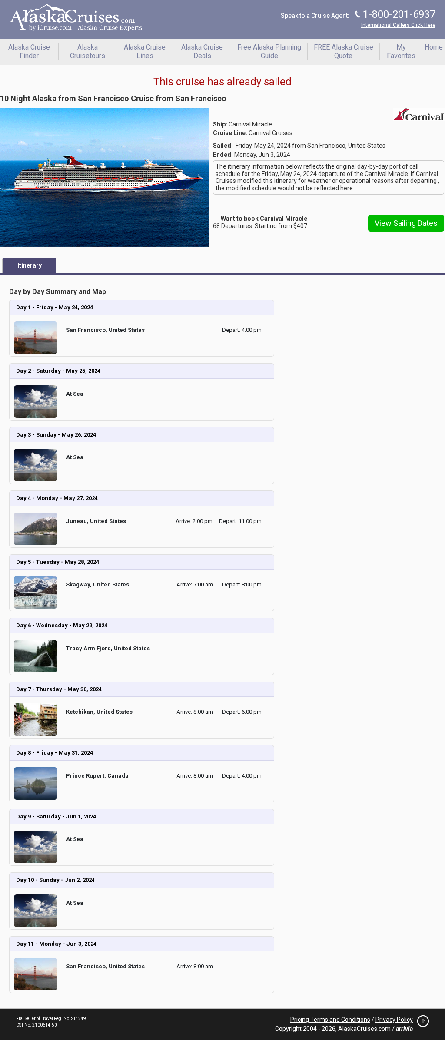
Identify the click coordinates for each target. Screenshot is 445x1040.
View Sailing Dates (406, 223)
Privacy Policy (394, 1019)
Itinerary (29, 265)
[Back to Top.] (421, 1023)
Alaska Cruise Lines (145, 51)
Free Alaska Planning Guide (269, 51)
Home (434, 47)
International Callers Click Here (398, 25)
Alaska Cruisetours (87, 51)
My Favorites (401, 51)
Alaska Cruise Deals (202, 51)
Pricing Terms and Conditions (330, 1019)
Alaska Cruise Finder (29, 51)
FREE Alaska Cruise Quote (343, 51)
